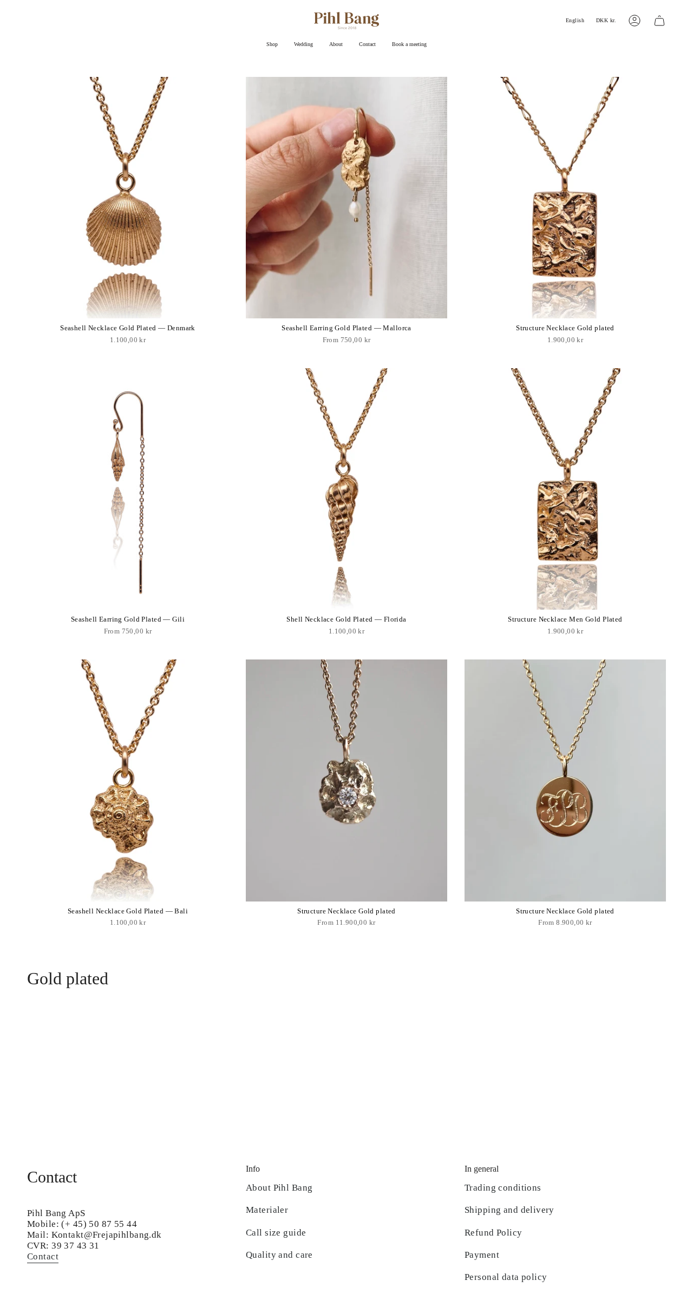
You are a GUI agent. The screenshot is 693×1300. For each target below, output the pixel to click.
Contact (42, 1256)
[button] (272, 45)
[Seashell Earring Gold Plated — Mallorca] (346, 197)
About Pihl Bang (279, 1188)
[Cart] (659, 20)
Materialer (267, 1210)
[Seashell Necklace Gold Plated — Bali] (127, 780)
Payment (482, 1255)
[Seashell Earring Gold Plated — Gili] (127, 489)
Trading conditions (503, 1188)
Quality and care (279, 1255)
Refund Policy (493, 1232)
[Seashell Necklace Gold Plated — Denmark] (127, 197)
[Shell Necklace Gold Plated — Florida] (346, 489)
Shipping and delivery (509, 1210)
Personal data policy (506, 1277)
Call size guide (276, 1232)
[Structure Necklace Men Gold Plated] (565, 489)
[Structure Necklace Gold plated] (565, 197)
